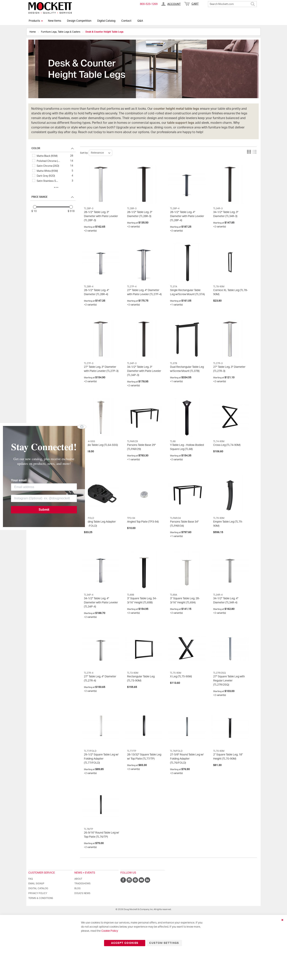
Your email (19, 480)
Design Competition (79, 21)
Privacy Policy (37, 893)
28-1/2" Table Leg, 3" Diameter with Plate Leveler (101, 216)
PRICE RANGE (39, 197)
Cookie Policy (109, 931)
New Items (54, 21)
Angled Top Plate (143, 521)
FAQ (30, 879)
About (78, 879)
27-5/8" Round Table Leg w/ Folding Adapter (187, 758)
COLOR (35, 148)
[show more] (56, 187)
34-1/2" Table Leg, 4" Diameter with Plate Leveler (101, 602)
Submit (44, 509)
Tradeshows (82, 883)
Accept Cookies (124, 943)
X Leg (181, 676)
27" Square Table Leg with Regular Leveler (229, 680)
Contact (126, 21)
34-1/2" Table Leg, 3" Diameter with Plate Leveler (144, 371)
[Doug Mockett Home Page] (50, 8)
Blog (77, 888)
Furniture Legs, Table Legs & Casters (61, 32)
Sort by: (84, 153)
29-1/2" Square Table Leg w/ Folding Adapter (101, 758)
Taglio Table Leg (101, 445)
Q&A (140, 21)
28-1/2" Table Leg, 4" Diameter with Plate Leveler (187, 216)
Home (32, 32)
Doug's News (82, 893)
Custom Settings (164, 943)
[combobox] (232, 4)
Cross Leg (227, 445)
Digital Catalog (106, 21)
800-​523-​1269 (149, 4)
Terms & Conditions (40, 898)
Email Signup (36, 883)
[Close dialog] (81, 427)
